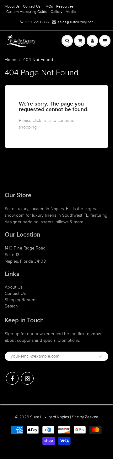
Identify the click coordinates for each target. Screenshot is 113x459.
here (46, 120)
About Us (12, 6)
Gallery (56, 11)
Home (10, 59)
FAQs (48, 6)
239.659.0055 (37, 22)
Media (71, 11)
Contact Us (31, 6)
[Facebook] (12, 378)
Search (11, 306)
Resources (65, 6)
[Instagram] (27, 378)
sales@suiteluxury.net (75, 22)
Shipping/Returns (21, 299)
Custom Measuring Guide (26, 11)
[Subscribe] (100, 357)
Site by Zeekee (85, 417)
